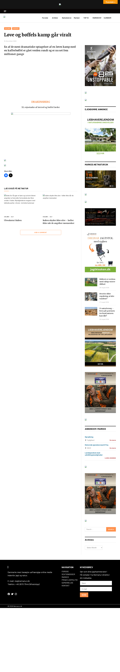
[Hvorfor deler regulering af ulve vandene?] (91, 296)
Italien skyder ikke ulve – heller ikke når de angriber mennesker (58, 221)
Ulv (12, 216)
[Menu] (5, 11)
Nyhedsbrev (66, 18)
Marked (76, 18)
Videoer (16, 28)
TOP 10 (86, 18)
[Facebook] (9, 594)
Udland (7, 28)
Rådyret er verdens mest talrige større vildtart (107, 281)
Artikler (55, 18)
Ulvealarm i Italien (13, 220)
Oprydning (89, 437)
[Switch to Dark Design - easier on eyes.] (115, 18)
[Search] (115, 11)
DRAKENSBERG (40, 101)
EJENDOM (107, 18)
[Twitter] (12, 594)
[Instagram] (16, 594)
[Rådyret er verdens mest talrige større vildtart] (91, 282)
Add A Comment (40, 232)
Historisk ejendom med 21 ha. (97, 445)
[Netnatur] (15, 18)
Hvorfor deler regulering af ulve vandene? (106, 296)
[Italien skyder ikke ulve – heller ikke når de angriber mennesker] (60, 204)
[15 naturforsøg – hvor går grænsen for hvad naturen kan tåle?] (91, 311)
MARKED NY (97, 18)
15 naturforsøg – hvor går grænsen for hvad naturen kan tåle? (107, 312)
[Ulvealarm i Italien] (21, 204)
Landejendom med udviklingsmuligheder (94, 454)
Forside (45, 18)
